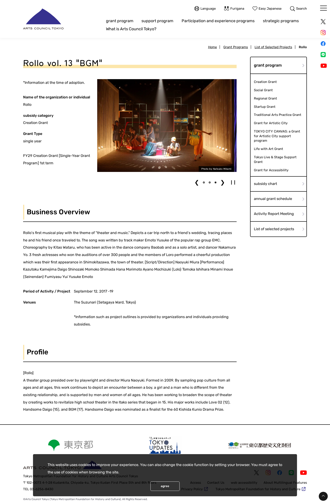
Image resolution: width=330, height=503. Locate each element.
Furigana (237, 9)
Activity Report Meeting (274, 214)
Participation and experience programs (218, 20)
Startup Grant (264, 107)
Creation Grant (265, 82)
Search (301, 9)
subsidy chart (265, 184)
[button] (204, 182)
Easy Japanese (270, 9)
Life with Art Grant (268, 149)
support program (157, 20)
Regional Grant (265, 98)
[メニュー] (323, 8)
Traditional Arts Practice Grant (277, 115)
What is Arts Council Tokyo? (131, 28)
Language (208, 9)
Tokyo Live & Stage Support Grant (275, 159)
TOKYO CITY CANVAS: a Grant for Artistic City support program (277, 136)
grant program (119, 20)
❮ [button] (196, 182)
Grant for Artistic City (271, 123)
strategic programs (281, 20)
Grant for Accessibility (271, 170)
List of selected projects (274, 229)
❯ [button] (222, 182)
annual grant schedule (273, 199)
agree (165, 486)
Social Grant (263, 90)
